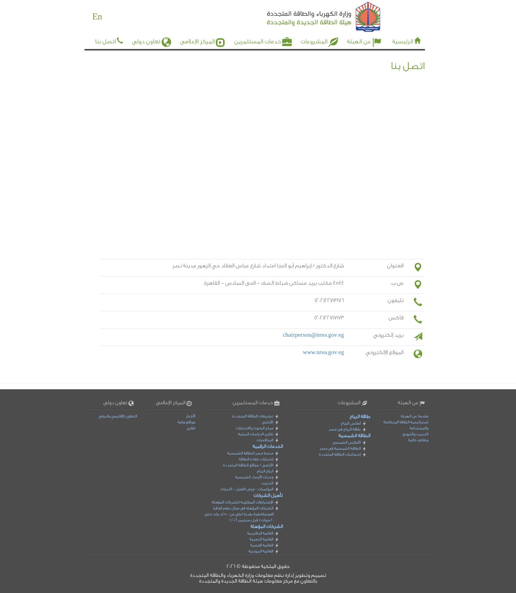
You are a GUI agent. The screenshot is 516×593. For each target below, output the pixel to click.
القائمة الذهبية (261, 539)
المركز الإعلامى (197, 41)
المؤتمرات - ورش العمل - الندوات (246, 489)
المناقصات (265, 440)
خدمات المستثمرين (257, 41)
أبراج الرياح (265, 471)
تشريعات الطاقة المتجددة (252, 416)
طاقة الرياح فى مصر (344, 429)
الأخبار (190, 416)
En (97, 17)
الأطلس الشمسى (346, 442)
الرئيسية (402, 41)
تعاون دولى (146, 41)
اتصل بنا (105, 41)
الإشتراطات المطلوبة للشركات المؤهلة (242, 502)
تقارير (191, 428)
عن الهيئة (359, 41)
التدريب (267, 483)
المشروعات (314, 41)
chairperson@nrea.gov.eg (313, 335)
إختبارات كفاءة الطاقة (256, 459)
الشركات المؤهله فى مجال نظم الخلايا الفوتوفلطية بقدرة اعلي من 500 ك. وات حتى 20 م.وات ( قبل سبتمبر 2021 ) (239, 514)
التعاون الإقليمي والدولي (118, 416)
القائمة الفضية (261, 545)
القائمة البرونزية (260, 551)
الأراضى (267, 422)
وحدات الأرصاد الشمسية (254, 477)
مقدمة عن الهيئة (414, 416)
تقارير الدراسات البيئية (255, 434)
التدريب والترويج (415, 434)
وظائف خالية (418, 440)
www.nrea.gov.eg (323, 352)
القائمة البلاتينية (260, 533)
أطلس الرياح (350, 423)
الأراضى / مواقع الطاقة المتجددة (248, 465)
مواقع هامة (186, 422)
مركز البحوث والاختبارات (254, 428)
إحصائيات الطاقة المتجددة (339, 454)
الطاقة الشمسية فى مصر (340, 448)
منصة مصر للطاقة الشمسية (250, 453)
